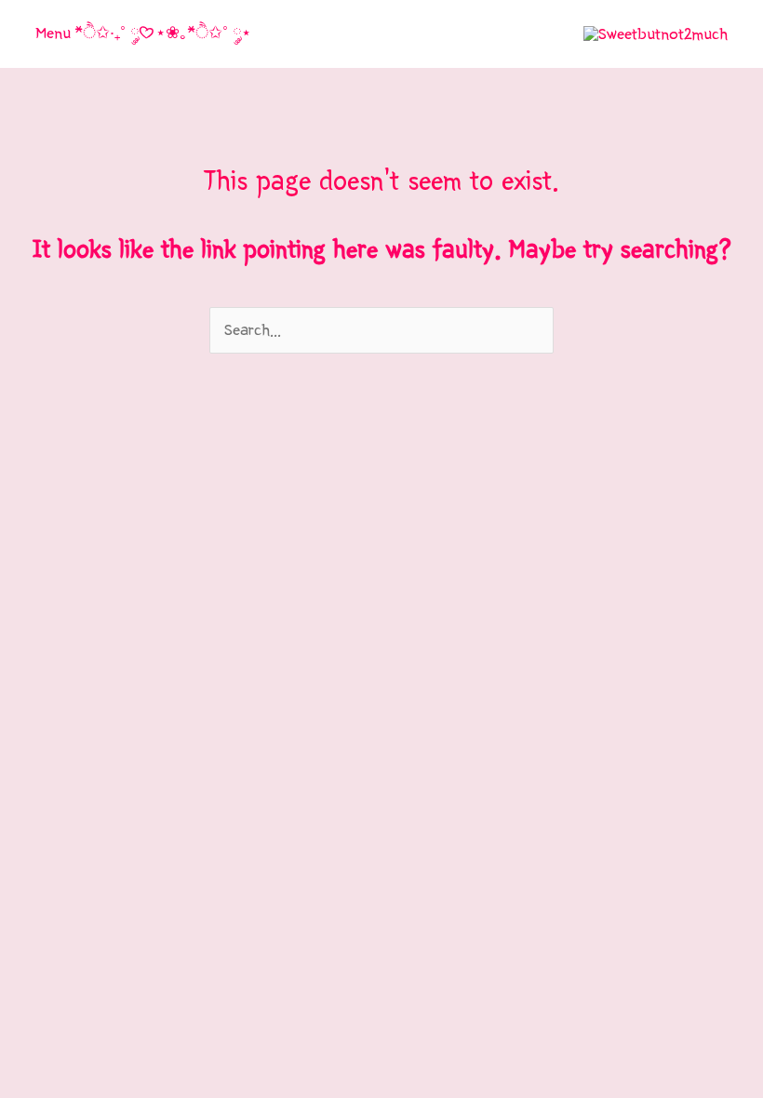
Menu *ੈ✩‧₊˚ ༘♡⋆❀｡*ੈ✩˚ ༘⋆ (143, 33)
